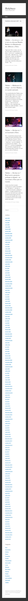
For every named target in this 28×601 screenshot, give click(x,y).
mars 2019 (7, 406)
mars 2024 (7, 275)
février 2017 (7, 460)
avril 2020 (7, 377)
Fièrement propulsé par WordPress (13, 591)
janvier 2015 (8, 508)
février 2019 (7, 408)
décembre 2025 (8, 233)
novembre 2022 (8, 310)
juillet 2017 (7, 449)
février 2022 (7, 329)
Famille (6, 558)
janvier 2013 (8, 539)
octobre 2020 (8, 364)
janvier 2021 (8, 358)
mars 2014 (7, 526)
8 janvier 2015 (8, 152)
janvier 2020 (8, 384)
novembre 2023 (8, 283)
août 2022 (7, 316)
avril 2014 (7, 524)
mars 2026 (7, 227)
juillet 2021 (7, 344)
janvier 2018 (8, 436)
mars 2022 (7, 327)
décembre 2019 (8, 386)
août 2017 (7, 447)
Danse (6, 554)
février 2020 (7, 382)
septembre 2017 (8, 445)
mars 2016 (7, 478)
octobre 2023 (8, 286)
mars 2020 (7, 379)
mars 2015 (7, 504)
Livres (6, 565)
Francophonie (8, 560)
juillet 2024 (7, 266)
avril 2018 (7, 430)
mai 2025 (7, 244)
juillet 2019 (7, 397)
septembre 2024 (8, 262)
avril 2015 (7, 502)
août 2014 (7, 519)
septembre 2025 (8, 240)
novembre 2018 (8, 414)
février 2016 (7, 480)
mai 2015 (7, 499)
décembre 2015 (8, 484)
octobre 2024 (8, 259)
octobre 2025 (8, 238)
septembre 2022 (8, 314)
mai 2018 (7, 427)
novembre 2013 (8, 534)
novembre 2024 (8, 257)
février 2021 (7, 355)
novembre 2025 (8, 235)
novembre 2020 (8, 362)
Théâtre (15, 65)
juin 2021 (7, 347)
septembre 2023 (8, 288)
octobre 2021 (8, 338)
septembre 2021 (8, 340)
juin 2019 (7, 399)
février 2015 (7, 506)
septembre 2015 (8, 491)
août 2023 (7, 290)
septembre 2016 (8, 471)
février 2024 (7, 277)
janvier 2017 (8, 462)
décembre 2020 (8, 360)
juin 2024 (7, 268)
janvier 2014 (8, 530)
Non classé (7, 569)
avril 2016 (7, 475)
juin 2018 (7, 425)
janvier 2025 (8, 253)
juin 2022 (7, 320)
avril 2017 (7, 456)
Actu (6, 547)
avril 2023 (7, 299)
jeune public (8, 562)
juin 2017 (7, 451)
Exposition (7, 556)
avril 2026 (7, 224)
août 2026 (7, 218)
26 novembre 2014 (9, 202)
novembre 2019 (8, 388)
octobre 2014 (8, 515)
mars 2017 (7, 458)
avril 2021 (7, 351)
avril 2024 (7, 272)
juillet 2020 (7, 371)
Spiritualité (7, 580)
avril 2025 (7, 246)
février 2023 (7, 303)
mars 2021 (7, 353)
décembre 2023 (8, 281)
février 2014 (7, 528)
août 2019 (7, 395)
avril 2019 (7, 403)
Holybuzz (10, 8)
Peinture (7, 571)
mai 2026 (7, 222)
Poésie (6, 573)
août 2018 (7, 421)
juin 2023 (7, 294)
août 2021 (7, 342)
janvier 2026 (8, 231)
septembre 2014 (8, 517)
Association (7, 549)
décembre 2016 (8, 465)
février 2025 (7, 251)
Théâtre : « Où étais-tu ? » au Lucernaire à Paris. (13, 131)
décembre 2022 (8, 307)
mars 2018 (7, 432)
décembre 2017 (8, 438)
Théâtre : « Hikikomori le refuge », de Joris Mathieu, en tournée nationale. (13, 87)
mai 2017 (7, 454)
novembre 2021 (8, 336)
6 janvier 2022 (8, 65)
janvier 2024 (8, 279)
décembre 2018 (8, 412)
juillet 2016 (7, 473)
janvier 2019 (8, 410)
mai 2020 (7, 375)
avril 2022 (7, 325)
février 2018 (7, 434)
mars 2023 (7, 301)
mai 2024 (7, 270)
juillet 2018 (7, 423)
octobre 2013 (8, 537)
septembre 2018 (8, 419)
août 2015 (7, 493)
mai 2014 (7, 521)
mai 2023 (7, 296)
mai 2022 (7, 323)
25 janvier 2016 (8, 110)
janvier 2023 (8, 305)
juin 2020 (7, 373)
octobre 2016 (8, 469)
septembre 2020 (8, 366)
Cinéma (7, 552)
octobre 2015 (8, 489)
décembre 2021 (8, 334)
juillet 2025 (7, 242)
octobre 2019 (8, 390)
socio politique (8, 578)
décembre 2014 (8, 510)
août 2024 (7, 264)
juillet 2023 (7, 292)
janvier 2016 (8, 482)
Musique (7, 567)
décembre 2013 (8, 532)
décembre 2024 (8, 255)
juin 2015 (7, 497)
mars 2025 (7, 248)
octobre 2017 (8, 443)
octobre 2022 (8, 312)
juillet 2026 (7, 220)
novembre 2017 (8, 441)
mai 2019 (7, 401)
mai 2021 (7, 349)
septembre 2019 (8, 393)
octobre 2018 (8, 417)
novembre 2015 (8, 486)
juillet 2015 (7, 495)
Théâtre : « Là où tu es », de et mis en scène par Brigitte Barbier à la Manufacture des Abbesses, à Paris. (14, 43)
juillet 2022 (7, 318)
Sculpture (7, 576)
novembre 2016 (8, 467)
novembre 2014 (8, 513)
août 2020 (7, 369)
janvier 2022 (8, 331)
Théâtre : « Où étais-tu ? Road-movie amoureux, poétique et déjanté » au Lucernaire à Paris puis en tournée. (13, 177)
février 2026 (7, 229)
